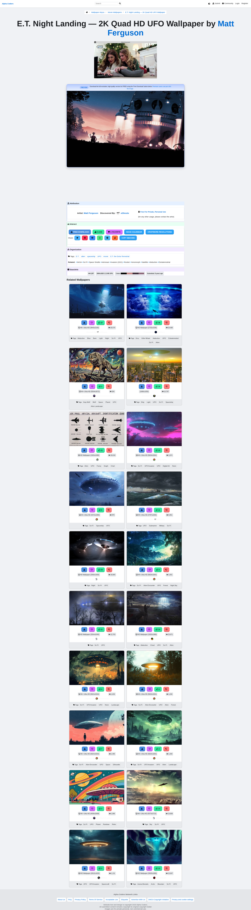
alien (83, 256)
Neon (174, 466)
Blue (88, 338)
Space (100, 402)
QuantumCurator (104, 396)
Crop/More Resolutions (160, 232)
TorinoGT (103, 460)
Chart (113, 466)
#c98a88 (130, 273)
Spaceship (169, 402)
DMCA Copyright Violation (158, 900)
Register (244, 3)
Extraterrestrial (164, 262)
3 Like (99, 232)
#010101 (124, 273)
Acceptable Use (112, 900)
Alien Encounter (149, 585)
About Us (61, 900)
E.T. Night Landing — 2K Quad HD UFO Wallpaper (145, 12)
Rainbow (106, 824)
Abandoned (103, 579)
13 (159, 868)
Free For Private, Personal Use (153, 212)
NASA (79, 262)
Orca (137, 338)
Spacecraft (105, 884)
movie (105, 256)
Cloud (152, 645)
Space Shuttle (94, 262)
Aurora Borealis (142, 884)
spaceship (91, 256)
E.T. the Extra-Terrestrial (119, 256)
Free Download (81, 232)
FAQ (70, 900)
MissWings (161, 878)
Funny (99, 466)
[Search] (120, 3)
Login (237, 3)
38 (159, 323)
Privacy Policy (80, 900)
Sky (150, 824)
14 (159, 629)
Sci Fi (85, 262)
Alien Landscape (97, 406)
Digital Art (166, 466)
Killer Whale (146, 338)
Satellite (144, 262)
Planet (108, 402)
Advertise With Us (138, 900)
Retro (114, 824)
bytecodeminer (161, 639)
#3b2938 (136, 273)
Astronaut (105, 262)
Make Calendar (134, 232)
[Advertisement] (125, 184)
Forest (165, 585)
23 (101, 570)
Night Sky (173, 585)
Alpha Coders (7, 4)
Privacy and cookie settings (182, 900)
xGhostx (125, 213)
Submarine (153, 526)
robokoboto (161, 460)
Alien (157, 342)
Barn (94, 338)
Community (228, 3)
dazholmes (161, 396)
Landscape (115, 705)
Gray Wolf (86, 402)
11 (159, 510)
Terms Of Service (95, 900)
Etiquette (124, 900)
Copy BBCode (128, 238)
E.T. (77, 256)
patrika (104, 878)
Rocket (126, 262)
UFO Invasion (149, 466)
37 (101, 323)
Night (107, 338)
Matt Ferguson (91, 213)
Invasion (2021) (116, 262)
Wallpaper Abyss (97, 12)
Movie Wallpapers (115, 12)
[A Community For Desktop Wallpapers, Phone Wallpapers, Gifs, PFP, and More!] (87, 12)
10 (159, 450)
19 (159, 386)
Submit (217, 3)
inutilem (161, 332)
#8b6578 (141, 273)
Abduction (153, 262)
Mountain (161, 884)
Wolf (94, 402)
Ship (142, 402)
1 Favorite (115, 232)
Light (101, 338)
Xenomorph (135, 262)
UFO (99, 256)
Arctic (153, 884)
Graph (106, 466)
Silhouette (116, 764)
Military (161, 526)
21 (101, 450)
